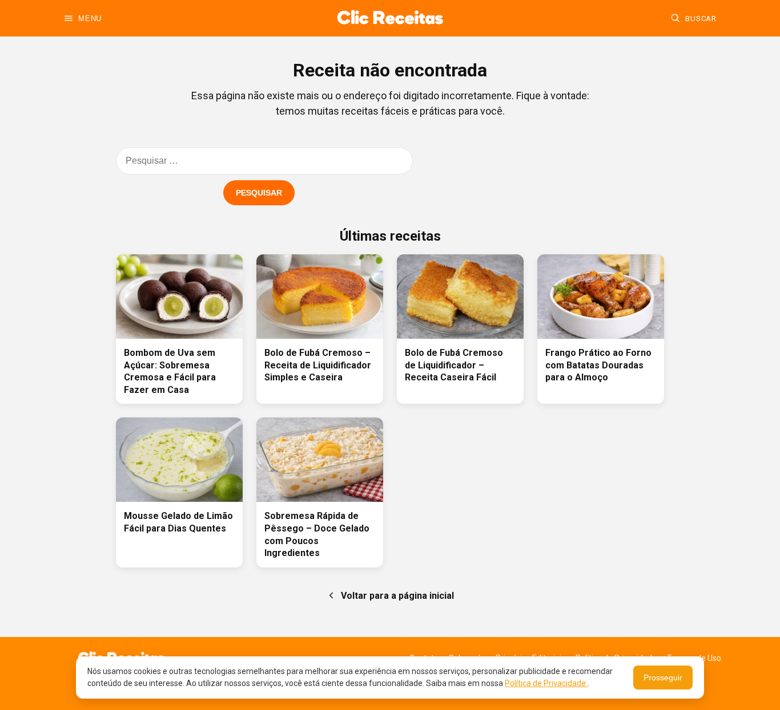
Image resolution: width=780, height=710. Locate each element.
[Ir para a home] (390, 18)
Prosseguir (663, 677)
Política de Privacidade (546, 683)
